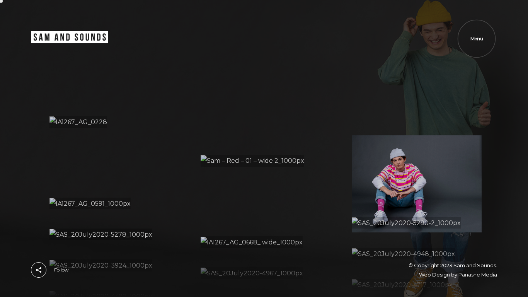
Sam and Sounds (474, 265)
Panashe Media (477, 274)
